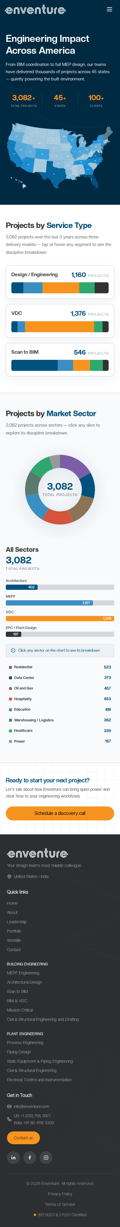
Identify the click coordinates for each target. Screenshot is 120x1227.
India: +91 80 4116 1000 (34, 1122)
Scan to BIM (17, 991)
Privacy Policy (60, 1194)
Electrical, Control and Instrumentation (39, 1079)
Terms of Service (60, 1204)
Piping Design (19, 1052)
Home (12, 903)
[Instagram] (46, 1157)
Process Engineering (25, 1042)
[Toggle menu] (109, 9)
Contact (14, 949)
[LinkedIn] (13, 1157)
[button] (75, 467)
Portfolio (14, 931)
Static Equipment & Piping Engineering (40, 1061)
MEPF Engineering (23, 973)
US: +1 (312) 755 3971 (32, 1115)
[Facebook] (29, 1157)
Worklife (14, 940)
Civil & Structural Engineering (32, 1070)
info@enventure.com (32, 1106)
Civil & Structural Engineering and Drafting (43, 1019)
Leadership (17, 921)
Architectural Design (24, 982)
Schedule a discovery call (60, 813)
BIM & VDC (17, 1000)
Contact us (23, 1138)
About (12, 912)
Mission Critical (20, 1010)
